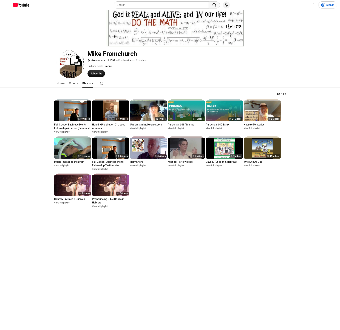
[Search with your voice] (226, 5)
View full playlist (62, 132)
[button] (278, 94)
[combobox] (162, 5)
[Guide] (6, 5)
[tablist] (170, 83)
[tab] (60, 83)
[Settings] (313, 5)
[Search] (214, 5)
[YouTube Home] (21, 5)
